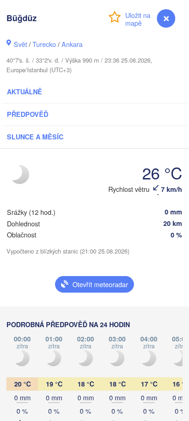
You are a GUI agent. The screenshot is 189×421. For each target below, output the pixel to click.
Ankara (72, 44)
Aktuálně (24, 91)
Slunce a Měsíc (35, 136)
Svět (20, 44)
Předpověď (27, 114)
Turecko (44, 44)
